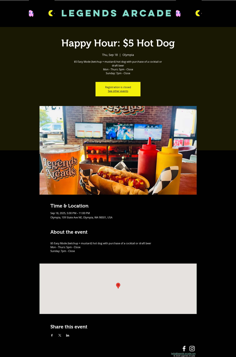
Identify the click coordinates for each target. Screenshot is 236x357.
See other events (118, 91)
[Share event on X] (59, 335)
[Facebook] (184, 348)
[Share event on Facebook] (51, 335)
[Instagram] (192, 348)
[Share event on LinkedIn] (67, 335)
